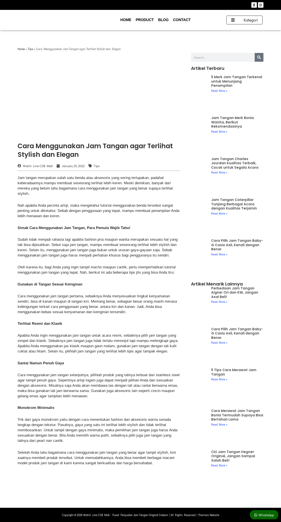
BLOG (163, 20)
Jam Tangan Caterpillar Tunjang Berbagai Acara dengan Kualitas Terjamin (234, 204)
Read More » (219, 90)
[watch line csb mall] (47, 20)
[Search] (259, 57)
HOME (125, 20)
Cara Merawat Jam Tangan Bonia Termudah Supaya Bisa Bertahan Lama (237, 415)
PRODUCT (145, 20)
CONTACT (182, 20)
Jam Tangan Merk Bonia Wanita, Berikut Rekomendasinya (232, 122)
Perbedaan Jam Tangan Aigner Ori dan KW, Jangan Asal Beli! (234, 292)
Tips (30, 49)
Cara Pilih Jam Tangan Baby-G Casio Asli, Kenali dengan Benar (237, 244)
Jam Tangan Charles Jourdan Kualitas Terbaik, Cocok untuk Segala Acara (234, 163)
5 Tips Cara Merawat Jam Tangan (233, 372)
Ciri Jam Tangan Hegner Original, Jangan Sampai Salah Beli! (233, 456)
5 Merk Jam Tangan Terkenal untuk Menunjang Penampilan (236, 81)
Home (21, 49)
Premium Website (208, 515)
